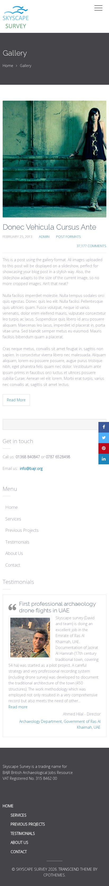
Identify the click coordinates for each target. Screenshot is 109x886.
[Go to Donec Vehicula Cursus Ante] (54, 159)
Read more (18, 706)
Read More (16, 399)
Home (8, 65)
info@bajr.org (31, 468)
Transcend (68, 869)
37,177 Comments (91, 246)
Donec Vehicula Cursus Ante (49, 227)
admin (44, 236)
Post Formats (68, 236)
